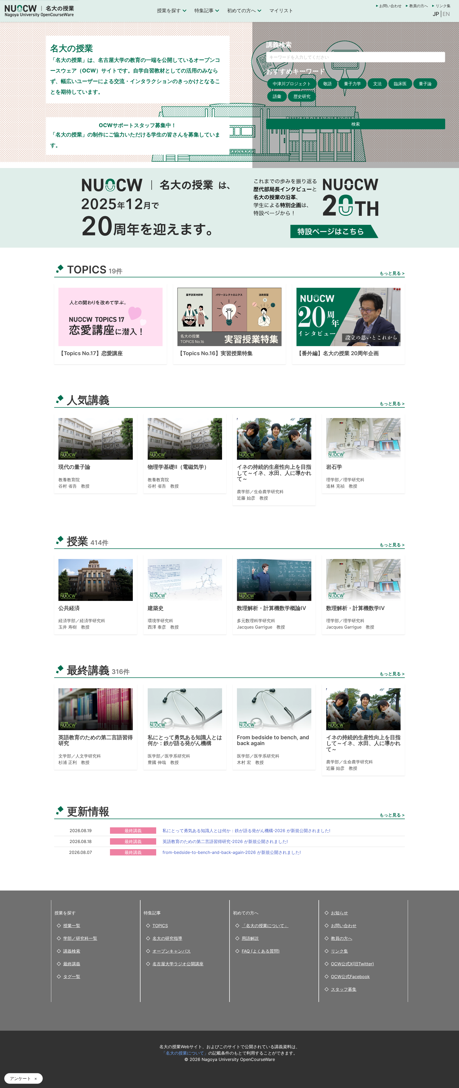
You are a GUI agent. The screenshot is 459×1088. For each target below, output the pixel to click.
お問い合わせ (390, 6)
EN (446, 14)
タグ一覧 (71, 976)
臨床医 (400, 83)
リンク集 (443, 6)
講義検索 (71, 951)
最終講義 (71, 963)
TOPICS (160, 925)
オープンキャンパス (171, 951)
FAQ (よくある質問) (261, 951)
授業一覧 (71, 925)
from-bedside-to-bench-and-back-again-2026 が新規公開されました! (232, 852)
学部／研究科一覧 (80, 938)
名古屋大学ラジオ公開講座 (177, 963)
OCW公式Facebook (350, 976)
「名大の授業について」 (265, 925)
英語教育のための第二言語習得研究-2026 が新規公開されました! (225, 841)
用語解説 (250, 938)
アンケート (20, 1078)
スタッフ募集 (343, 989)
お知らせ (339, 912)
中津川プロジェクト (292, 83)
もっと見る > (392, 273)
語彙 (277, 96)
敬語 (327, 83)
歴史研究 (302, 96)
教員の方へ (418, 6)
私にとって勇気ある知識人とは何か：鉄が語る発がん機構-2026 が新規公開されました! (246, 830)
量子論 (425, 83)
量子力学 (352, 83)
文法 (377, 83)
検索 (355, 124)
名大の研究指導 (167, 938)
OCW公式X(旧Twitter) (352, 963)
